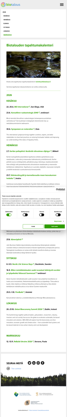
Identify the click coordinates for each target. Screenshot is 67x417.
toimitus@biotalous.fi (43, 81)
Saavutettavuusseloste (43, 410)
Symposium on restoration (22, 128)
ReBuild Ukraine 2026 (23, 341)
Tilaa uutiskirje (16, 368)
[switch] (25, 214)
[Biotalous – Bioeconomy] (10, 4)
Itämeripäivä (16, 239)
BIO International (21, 106)
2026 (4, 12)
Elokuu (6, 23)
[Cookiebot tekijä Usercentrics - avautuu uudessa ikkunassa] (57, 189)
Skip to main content (7, 9)
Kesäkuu (6, 16)
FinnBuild (19, 292)
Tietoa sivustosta (33, 410)
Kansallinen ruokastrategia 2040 (24, 112)
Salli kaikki (54, 226)
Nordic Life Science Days (22, 264)
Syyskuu (6, 27)
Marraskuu (7, 35)
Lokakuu (6, 31)
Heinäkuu (6, 20)
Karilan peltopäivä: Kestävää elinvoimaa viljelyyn (30, 151)
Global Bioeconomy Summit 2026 (28, 309)
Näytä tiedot (58, 221)
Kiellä (33, 226)
